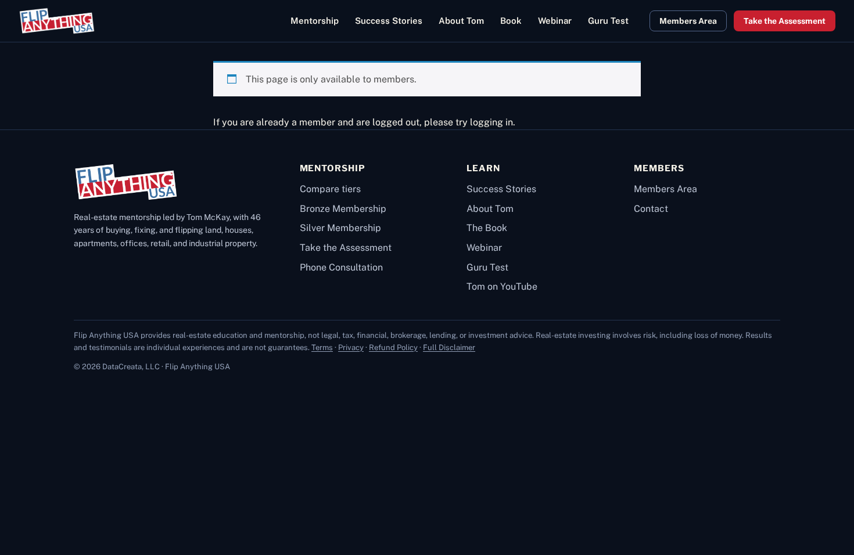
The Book (487, 227)
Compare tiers (330, 188)
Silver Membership (340, 227)
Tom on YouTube (502, 286)
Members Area (688, 21)
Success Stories (501, 188)
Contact (651, 208)
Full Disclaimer (449, 347)
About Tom (490, 208)
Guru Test (487, 267)
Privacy (351, 347)
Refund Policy (393, 347)
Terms (322, 347)
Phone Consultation (341, 267)
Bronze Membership (343, 208)
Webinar (484, 247)
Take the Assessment (785, 21)
